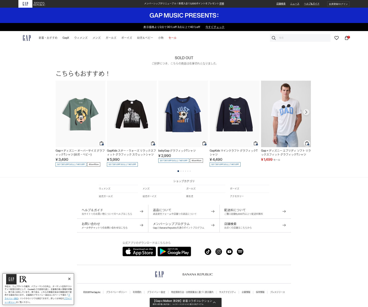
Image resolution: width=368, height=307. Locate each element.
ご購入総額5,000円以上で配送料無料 (243, 214)
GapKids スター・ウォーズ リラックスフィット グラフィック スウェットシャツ (131, 152)
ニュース (294, 3)
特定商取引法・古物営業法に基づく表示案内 (192, 292)
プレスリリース (277, 292)
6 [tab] (190, 171)
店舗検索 (281, 3)
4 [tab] (185, 171)
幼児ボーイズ (149, 196)
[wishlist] (336, 37)
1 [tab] (178, 171)
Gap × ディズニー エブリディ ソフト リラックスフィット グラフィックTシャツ (286, 152)
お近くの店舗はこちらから (238, 228)
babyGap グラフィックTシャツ (177, 150)
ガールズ (191, 188)
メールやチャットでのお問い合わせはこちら (105, 228)
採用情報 (260, 292)
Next (306, 112)
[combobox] (300, 38)
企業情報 (246, 292)
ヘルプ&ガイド (312, 3)
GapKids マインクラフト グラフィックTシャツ (234, 152)
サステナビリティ (227, 292)
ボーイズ (234, 188)
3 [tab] (183, 171)
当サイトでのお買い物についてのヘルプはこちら (107, 214)
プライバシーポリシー (116, 292)
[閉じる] (69, 279)
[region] (38, 289)
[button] (338, 4)
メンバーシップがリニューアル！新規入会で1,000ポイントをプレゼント (184, 3)
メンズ (146, 188)
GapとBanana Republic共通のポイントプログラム (178, 228)
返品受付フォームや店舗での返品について (175, 214)
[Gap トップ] (24, 38)
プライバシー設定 (156, 292)
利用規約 (137, 292)
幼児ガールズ (106, 196)
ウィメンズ (104, 188)
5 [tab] (187, 171)
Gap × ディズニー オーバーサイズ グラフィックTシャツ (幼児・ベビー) (80, 152)
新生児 (189, 196)
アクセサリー (237, 196)
